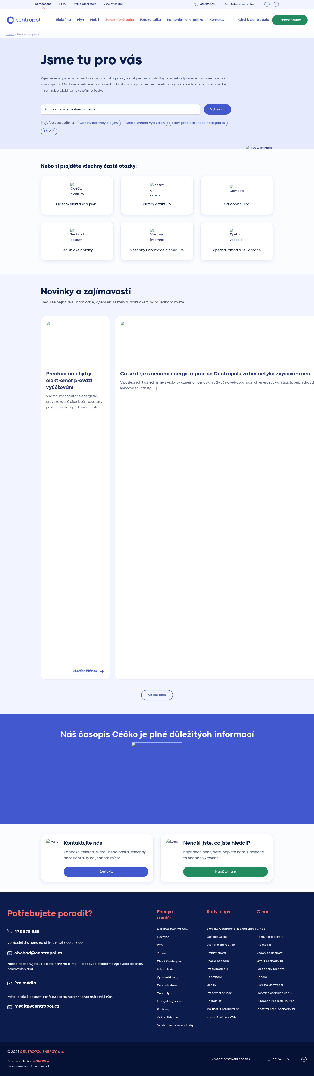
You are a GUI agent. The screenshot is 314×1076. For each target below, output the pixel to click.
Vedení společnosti (270, 953)
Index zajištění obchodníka (276, 1009)
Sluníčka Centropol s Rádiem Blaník (231, 929)
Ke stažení (214, 977)
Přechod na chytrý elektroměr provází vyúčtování (69, 381)
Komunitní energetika (185, 19)
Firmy (63, 4)
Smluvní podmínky (41, 1066)
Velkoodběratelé (85, 4)
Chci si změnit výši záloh (145, 123)
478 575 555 (207, 4)
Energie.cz (214, 1001)
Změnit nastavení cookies (231, 1059)
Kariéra (262, 977)
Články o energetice (221, 945)
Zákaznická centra (242, 4)
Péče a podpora (218, 961)
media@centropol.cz (36, 1006)
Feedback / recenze (271, 969)
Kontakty (217, 19)
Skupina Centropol (270, 985)
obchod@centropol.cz (38, 953)
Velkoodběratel (167, 1017)
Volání (161, 953)
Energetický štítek (169, 1001)
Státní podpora (217, 969)
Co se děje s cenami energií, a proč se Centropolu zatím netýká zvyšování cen (215, 374)
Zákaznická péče (119, 19)
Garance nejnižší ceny (172, 929)
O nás (261, 929)
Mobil (94, 19)
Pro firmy (163, 1009)
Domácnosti (43, 4)
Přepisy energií (217, 953)
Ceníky (211, 985)
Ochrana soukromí (17, 1066)
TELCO (49, 131)
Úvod (10, 34)
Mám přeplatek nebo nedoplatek (198, 123)
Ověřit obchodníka (270, 961)
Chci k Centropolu (169, 961)
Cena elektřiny (167, 985)
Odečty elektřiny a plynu (98, 123)
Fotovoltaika (150, 19)
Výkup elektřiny (167, 977)
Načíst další (157, 695)
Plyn (160, 945)
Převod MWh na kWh (221, 1017)
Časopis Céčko (217, 937)
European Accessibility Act (275, 1001)
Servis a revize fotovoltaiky (175, 1025)
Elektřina (163, 937)
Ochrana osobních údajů (274, 993)
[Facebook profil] (267, 4)
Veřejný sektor (113, 4)
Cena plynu (165, 993)
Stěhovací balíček (219, 993)
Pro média (25, 983)
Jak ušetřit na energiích (223, 1009)
